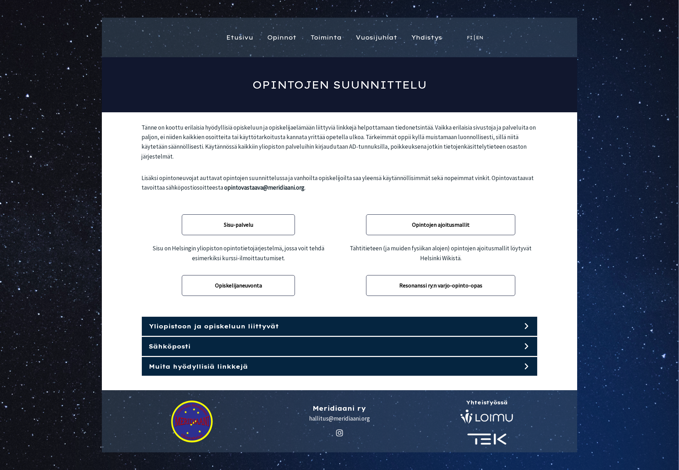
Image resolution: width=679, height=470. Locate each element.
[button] (339, 326)
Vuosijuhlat (376, 37)
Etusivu (239, 37)
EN (479, 37)
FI (469, 37)
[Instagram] (339, 433)
